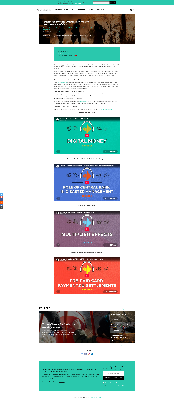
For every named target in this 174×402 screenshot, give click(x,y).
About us (90, 9)
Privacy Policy (77, 3)
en (136, 10)
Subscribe (112, 2)
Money (93, 112)
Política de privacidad (96, 397)
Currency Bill (83, 101)
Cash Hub (67, 9)
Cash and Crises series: (105, 109)
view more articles (63, 53)
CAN (73, 9)
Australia (58, 32)
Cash (62, 32)
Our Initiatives (81, 9)
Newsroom (58, 9)
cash (71, 80)
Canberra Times (62, 82)
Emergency (71, 32)
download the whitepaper (113, 377)
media (71, 94)
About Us (62, 382)
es (134, 10)
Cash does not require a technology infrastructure (62, 27)
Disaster (66, 32)
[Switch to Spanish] (76, 55)
